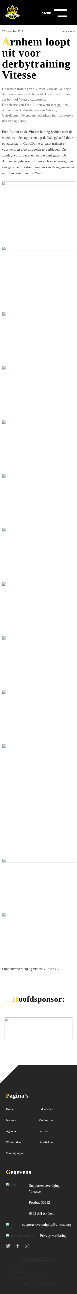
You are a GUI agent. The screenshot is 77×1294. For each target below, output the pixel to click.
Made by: (28, 1284)
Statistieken (45, 1142)
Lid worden (45, 1109)
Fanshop (43, 1131)
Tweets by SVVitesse (38, 1258)
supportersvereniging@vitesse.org (46, 1224)
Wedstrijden (13, 1142)
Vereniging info (15, 1153)
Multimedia (45, 1120)
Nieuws (11, 1120)
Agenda (11, 1131)
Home (10, 1109)
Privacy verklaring (53, 1236)
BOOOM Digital (44, 1284)
